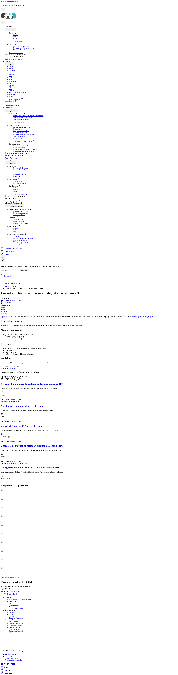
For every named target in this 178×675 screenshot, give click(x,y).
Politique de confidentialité (13, 660)
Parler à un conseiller (20, 240)
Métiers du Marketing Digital (22, 117)
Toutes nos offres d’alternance (15, 283)
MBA (15, 191)
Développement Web (20, 133)
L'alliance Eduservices (20, 223)
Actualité (16, 228)
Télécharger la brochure (21, 244)
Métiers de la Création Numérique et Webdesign (28, 116)
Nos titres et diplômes (16, 627)
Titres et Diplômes (19, 215)
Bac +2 (15, 35)
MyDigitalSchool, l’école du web (20, 599)
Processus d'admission (20, 168)
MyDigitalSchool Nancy (9, 317)
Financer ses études (19, 175)
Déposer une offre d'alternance (23, 146)
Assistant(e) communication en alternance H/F (25, 406)
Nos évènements (14, 607)
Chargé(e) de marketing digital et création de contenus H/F (32, 445)
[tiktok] (10, 664)
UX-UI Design (18, 138)
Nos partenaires (18, 219)
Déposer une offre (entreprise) (23, 238)
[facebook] (2, 664)
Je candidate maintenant (8, 368)
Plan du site (8, 656)
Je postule (4, 313)
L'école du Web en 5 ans (21, 211)
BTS (14, 188)
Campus (7, 61)
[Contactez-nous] (2, 273)
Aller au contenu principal (9, 2)
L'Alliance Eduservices (16, 609)
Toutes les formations (16, 618)
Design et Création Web (21, 46)
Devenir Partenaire (19, 148)
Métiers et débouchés (16, 629)
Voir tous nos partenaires (9, 578)
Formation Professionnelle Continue (25, 149)
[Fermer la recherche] (3, 260)
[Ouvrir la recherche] (3, 257)
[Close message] (3, 9)
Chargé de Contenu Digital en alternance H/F (25, 426)
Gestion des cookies (11, 658)
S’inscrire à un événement (21, 242)
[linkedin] (8, 664)
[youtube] (13, 664)
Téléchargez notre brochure (13, 248)
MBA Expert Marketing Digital (11, 300)
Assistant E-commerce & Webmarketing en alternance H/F (32, 384)
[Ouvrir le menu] (3, 22)
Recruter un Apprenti (16, 631)
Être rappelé (8, 276)
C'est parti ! (24, 270)
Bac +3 (15, 37)
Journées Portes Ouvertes (12, 591)
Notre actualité (14, 603)
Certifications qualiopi (20, 213)
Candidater (16, 236)
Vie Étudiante (13, 622)
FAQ (14, 232)
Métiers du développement (21, 119)
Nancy (3, 307)
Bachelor (16, 190)
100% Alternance (18, 176)
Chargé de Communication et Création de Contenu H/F (30, 467)
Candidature (8, 254)
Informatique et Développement (23, 48)
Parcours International (20, 170)
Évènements (17, 230)
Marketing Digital (19, 50)
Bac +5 (15, 38)
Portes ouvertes (9, 251)
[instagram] (5, 664)
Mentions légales (10, 654)
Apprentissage (17, 181)
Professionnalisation (19, 183)
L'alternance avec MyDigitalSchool (24, 151)
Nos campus (13, 601)
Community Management (21, 127)
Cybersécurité (17, 129)
